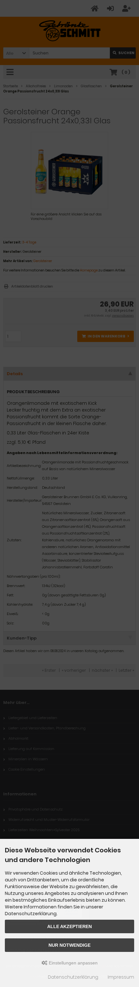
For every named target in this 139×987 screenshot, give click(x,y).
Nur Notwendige (69, 945)
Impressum (121, 977)
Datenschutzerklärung (73, 977)
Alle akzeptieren (69, 926)
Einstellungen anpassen (73, 962)
